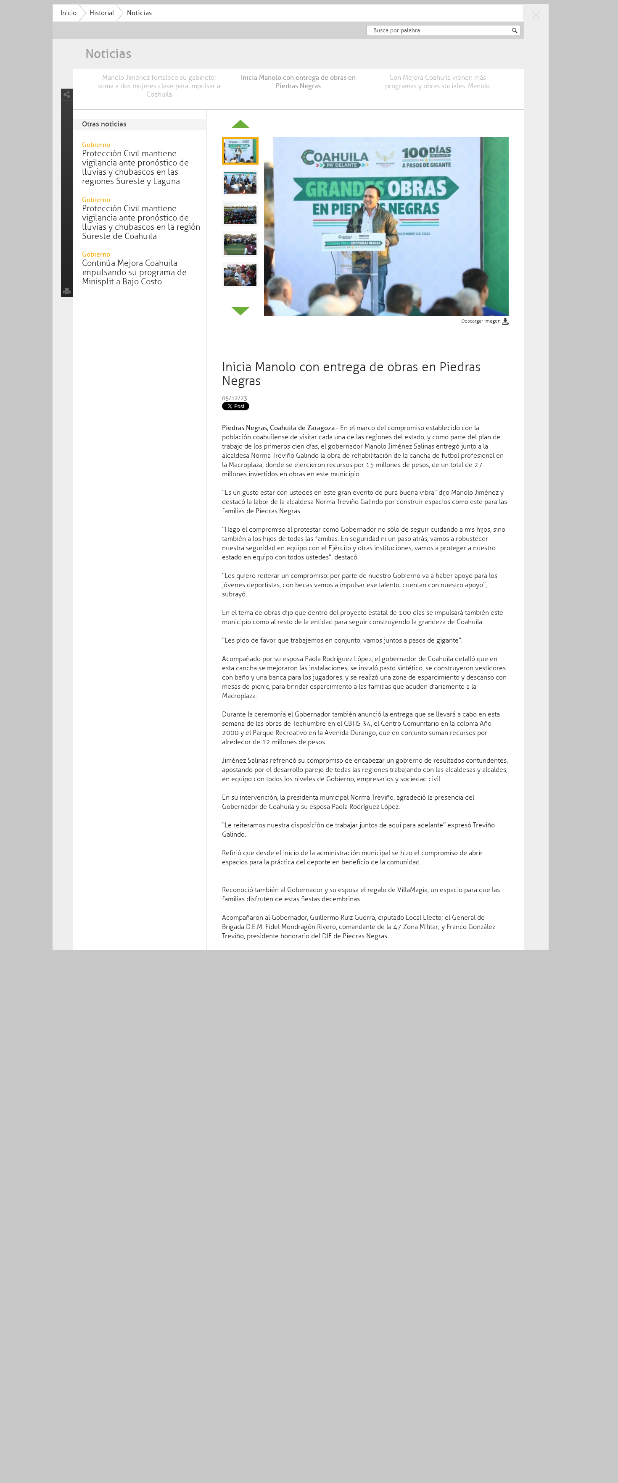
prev (240, 124)
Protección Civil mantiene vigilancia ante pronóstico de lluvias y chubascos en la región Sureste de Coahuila (141, 222)
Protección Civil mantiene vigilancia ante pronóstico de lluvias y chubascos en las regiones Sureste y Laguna (135, 167)
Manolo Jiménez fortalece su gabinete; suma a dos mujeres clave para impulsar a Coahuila (159, 86)
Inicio (69, 13)
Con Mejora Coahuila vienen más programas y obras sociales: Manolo (437, 81)
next (240, 311)
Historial (102, 13)
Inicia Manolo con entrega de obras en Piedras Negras (298, 81)
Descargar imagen (481, 321)
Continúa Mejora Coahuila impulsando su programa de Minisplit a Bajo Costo (134, 272)
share (67, 95)
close (536, 14)
